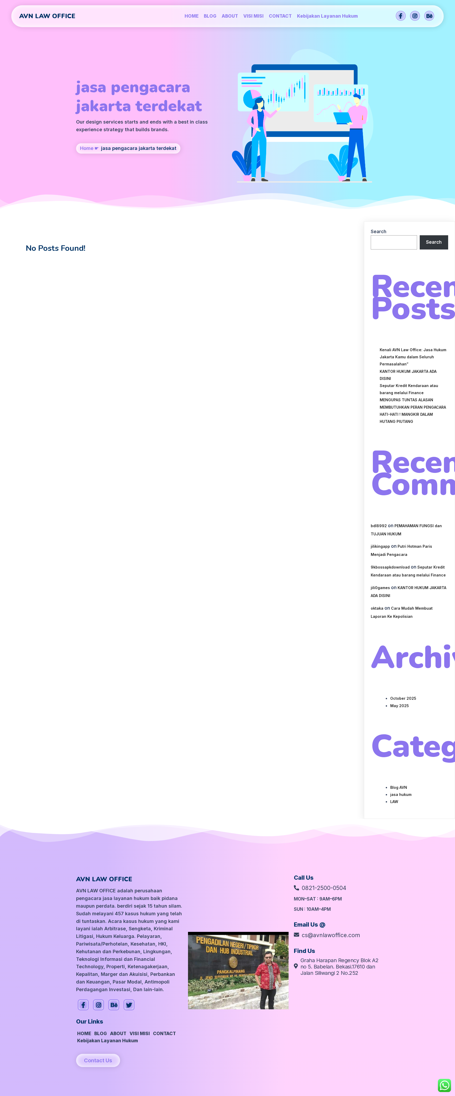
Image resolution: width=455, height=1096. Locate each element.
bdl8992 (379, 525)
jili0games (380, 587)
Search (378, 231)
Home (86, 148)
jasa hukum (401, 794)
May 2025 (399, 705)
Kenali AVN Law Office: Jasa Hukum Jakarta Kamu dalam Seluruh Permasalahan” (413, 357)
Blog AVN (398, 787)
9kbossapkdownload (390, 567)
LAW (394, 801)
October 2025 (403, 698)
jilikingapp (380, 546)
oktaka (377, 608)
